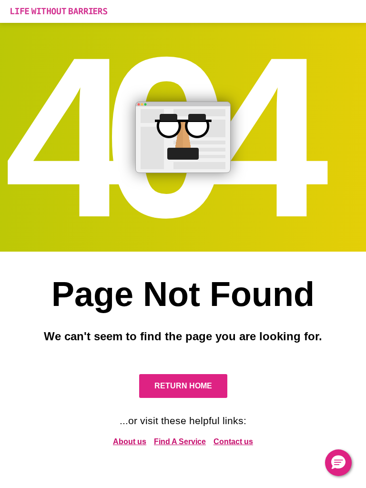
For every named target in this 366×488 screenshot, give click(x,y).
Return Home (183, 386)
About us (129, 441)
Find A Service (180, 441)
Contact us (233, 441)
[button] (338, 462)
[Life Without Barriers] (183, 11)
